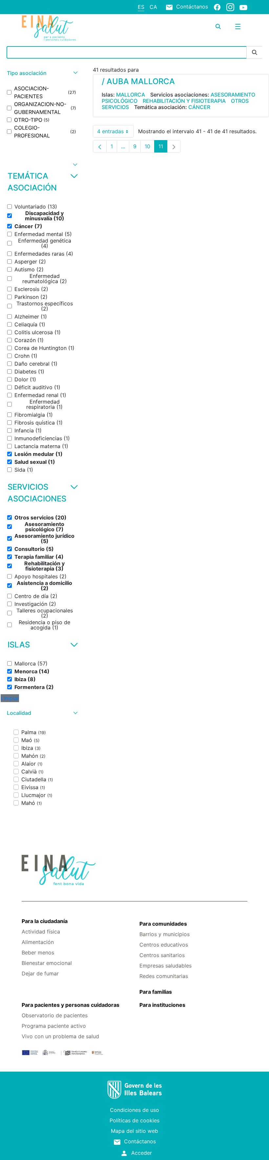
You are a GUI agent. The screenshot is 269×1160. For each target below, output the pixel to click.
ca (153, 7)
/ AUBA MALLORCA (138, 81)
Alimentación (38, 942)
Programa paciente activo (54, 1026)
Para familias (155, 991)
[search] (218, 26)
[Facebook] (217, 7)
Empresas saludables (165, 965)
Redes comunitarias (163, 976)
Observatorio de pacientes (55, 1015)
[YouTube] (243, 7)
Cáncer (199, 107)
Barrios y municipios (164, 934)
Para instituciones (162, 1005)
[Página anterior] (100, 146)
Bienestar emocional (47, 963)
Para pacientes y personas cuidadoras (70, 1005)
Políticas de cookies (134, 1120)
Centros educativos (163, 944)
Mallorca (130, 94)
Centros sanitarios (162, 955)
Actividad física (41, 931)
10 (150, 148)
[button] (41, 73)
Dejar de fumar (40, 973)
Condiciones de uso (134, 1110)
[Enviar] (254, 52)
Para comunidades (163, 923)
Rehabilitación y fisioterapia (184, 101)
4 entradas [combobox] (115, 132)
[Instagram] (230, 7)
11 (162, 148)
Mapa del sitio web (134, 1131)
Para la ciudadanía (45, 921)
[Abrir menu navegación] (237, 26)
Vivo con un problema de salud (60, 1036)
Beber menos (38, 952)
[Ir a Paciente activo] (59, 28)
